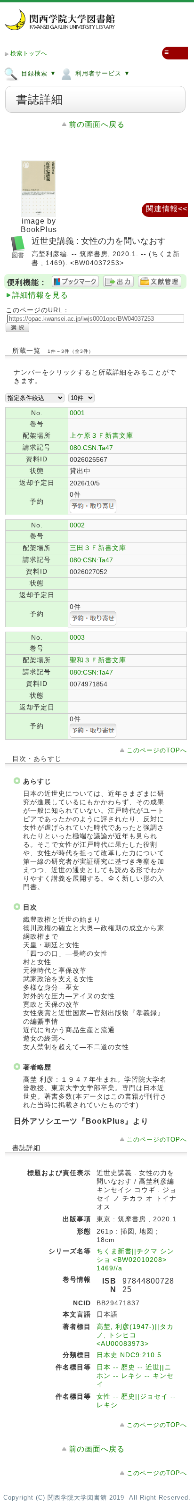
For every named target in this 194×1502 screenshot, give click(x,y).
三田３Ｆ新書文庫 (98, 547)
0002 (77, 525)
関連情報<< (166, 209)
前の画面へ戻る (97, 124)
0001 (77, 413)
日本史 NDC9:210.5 (129, 1355)
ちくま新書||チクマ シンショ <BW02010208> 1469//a (135, 1259)
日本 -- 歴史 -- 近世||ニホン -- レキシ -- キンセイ (135, 1375)
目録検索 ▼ (38, 73)
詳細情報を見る (40, 295)
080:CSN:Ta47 (91, 447)
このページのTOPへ (157, 750)
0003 (77, 637)
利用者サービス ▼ (101, 73)
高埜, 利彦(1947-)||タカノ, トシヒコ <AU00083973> (135, 1335)
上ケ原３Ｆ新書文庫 (101, 435)
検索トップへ (28, 53)
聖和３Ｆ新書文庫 (98, 660)
